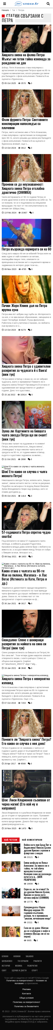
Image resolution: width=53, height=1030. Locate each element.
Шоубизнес (7, 960)
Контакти (26, 994)
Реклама (27, 989)
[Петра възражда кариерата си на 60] (26, 246)
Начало (5, 10)
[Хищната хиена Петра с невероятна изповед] (25, 675)
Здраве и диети (19, 970)
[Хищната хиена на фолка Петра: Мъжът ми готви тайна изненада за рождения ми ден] (26, 52)
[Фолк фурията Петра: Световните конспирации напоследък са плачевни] (26, 116)
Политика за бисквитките (26, 1006)
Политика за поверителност (20, 980)
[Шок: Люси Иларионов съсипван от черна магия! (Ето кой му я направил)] (26, 797)
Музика (18, 965)
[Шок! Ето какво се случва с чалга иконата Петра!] (26, 468)
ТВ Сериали (23, 960)
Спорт (35, 970)
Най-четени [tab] (10, 839)
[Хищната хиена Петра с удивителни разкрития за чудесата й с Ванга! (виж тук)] (26, 363)
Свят (4, 970)
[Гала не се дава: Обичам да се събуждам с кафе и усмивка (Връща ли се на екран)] (11, 936)
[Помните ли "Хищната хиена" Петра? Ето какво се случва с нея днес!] (26, 736)
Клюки (5, 956)
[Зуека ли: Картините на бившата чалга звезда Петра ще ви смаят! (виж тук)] (26, 428)
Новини (16, 956)
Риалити (37, 960)
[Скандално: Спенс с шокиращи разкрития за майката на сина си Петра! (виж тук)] (26, 637)
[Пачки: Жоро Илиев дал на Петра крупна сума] (26, 302)
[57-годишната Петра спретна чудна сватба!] (26, 529)
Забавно (29, 956)
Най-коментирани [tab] (32, 839)
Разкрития (32, 965)
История (6, 965)
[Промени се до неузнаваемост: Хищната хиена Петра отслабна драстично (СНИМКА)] (26, 181)
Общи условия (26, 998)
